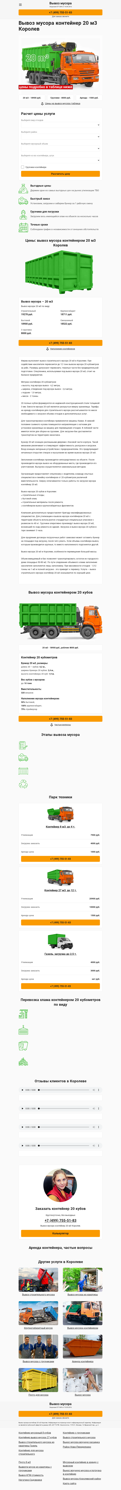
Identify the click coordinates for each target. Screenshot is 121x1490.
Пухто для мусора (38, 1395)
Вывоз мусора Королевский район (82, 1478)
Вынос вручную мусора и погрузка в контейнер (82, 1472)
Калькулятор (60, 1233)
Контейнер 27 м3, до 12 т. (60, 890)
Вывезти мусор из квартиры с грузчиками (35, 1469)
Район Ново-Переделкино (77, 1447)
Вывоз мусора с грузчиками (38, 1361)
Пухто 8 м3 (25, 1462)
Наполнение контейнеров (62, 349)
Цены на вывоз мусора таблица (62, 103)
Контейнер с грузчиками (76, 1432)
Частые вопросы (62, 724)
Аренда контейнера (82, 1361)
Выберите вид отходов (32, 120)
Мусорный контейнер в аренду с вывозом (80, 1464)
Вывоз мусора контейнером (82, 1328)
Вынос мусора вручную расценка (81, 1442)
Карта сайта (69, 1483)
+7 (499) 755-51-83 (60, 12)
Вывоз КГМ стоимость (31, 1475)
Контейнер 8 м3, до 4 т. (60, 826)
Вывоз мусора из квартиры (83, 1294)
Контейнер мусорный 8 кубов (35, 1432)
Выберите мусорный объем (34, 144)
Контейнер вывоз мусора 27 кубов (38, 1437)
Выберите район (29, 132)
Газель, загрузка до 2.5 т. (61, 953)
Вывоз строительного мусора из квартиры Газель (36, 1444)
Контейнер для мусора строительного (31, 1452)
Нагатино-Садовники (30, 1480)
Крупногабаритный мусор (38, 1328)
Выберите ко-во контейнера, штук (37, 155)
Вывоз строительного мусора (38, 1294)
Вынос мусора (83, 1395)
